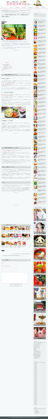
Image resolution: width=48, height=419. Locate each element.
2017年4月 (35, 384)
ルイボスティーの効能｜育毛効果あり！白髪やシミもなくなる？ (3, 246)
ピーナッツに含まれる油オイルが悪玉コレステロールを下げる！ (7, 246)
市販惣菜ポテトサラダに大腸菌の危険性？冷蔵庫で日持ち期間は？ (3, 231)
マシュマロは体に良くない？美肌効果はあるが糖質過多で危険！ (20, 239)
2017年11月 (35, 375)
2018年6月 (35, 366)
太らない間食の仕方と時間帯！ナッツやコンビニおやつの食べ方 (15, 246)
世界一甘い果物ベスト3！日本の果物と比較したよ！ (24, 246)
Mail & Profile (43, 7)
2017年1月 (35, 388)
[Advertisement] (16, 56)
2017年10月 (35, 376)
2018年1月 (35, 372)
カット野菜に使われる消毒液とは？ (8, 66)
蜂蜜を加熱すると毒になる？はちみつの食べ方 (39, 324)
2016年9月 (35, 393)
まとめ (3, 70)
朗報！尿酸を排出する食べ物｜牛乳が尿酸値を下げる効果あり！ (28, 239)
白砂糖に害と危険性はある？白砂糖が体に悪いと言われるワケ (15, 231)
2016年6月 (35, 397)
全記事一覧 (36, 7)
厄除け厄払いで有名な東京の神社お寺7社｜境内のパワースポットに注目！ (42, 87)
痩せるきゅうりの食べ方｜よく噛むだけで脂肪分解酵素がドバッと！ (42, 30)
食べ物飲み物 (17, 7)
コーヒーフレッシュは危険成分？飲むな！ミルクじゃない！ (15, 239)
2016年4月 (35, 400)
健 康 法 (11, 7)
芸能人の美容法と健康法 (37, 356)
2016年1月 (35, 404)
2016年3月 (35, 401)
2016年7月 (35, 396)
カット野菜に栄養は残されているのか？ (7, 68)
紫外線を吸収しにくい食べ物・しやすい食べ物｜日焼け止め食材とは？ (42, 49)
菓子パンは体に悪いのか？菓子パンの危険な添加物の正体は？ (24, 231)
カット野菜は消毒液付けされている (6, 64)
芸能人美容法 (24, 7)
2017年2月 (35, 387)
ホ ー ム (5, 7)
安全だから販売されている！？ (6, 69)
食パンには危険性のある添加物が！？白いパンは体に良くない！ (7, 239)
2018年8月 (35, 363)
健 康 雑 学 (30, 7)
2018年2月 (35, 371)
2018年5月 (35, 367)
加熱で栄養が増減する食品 (37, 351)
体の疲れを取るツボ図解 (37, 347)
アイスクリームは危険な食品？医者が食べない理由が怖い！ (28, 231)
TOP (10, 10)
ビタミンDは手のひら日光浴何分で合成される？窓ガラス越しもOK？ (41, 26)
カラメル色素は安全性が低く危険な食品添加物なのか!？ (11, 231)
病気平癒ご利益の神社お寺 (37, 355)
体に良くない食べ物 (36, 346)
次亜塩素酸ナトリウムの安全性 (7, 67)
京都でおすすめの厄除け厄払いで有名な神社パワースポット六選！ (11, 246)
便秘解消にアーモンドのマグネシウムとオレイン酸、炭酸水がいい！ (42, 64)
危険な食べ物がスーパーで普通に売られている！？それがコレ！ (3, 239)
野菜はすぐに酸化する (6, 65)
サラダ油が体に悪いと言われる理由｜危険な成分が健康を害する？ (7, 231)
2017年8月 (35, 379)
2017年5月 (35, 383)
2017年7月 (35, 380)
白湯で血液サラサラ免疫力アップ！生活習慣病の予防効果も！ (24, 239)
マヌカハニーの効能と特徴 (37, 343)
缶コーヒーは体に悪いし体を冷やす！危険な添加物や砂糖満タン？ (20, 231)
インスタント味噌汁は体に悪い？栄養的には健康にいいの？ (11, 239)
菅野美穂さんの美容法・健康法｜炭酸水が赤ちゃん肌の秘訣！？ (20, 246)
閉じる (8, 62)
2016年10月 (35, 392)
